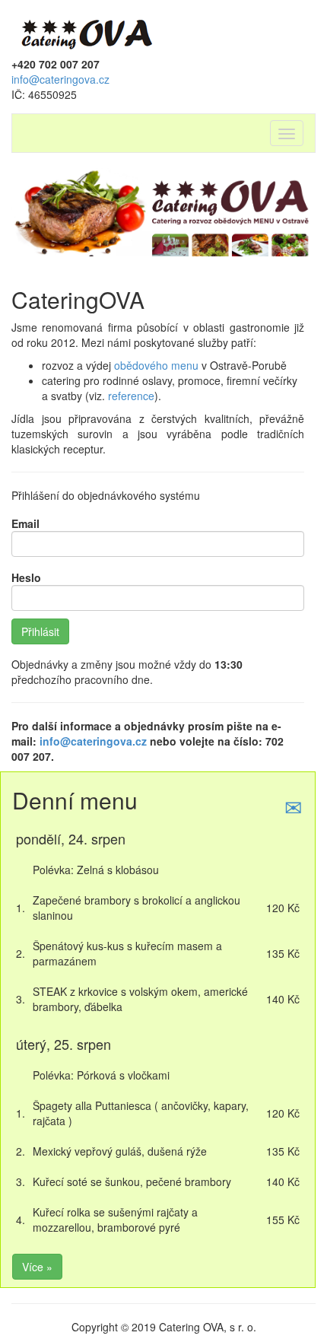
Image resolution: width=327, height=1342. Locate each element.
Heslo (26, 577)
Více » (37, 1266)
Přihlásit (40, 631)
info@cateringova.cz (60, 79)
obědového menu (156, 365)
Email (25, 523)
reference (131, 395)
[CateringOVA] (87, 32)
